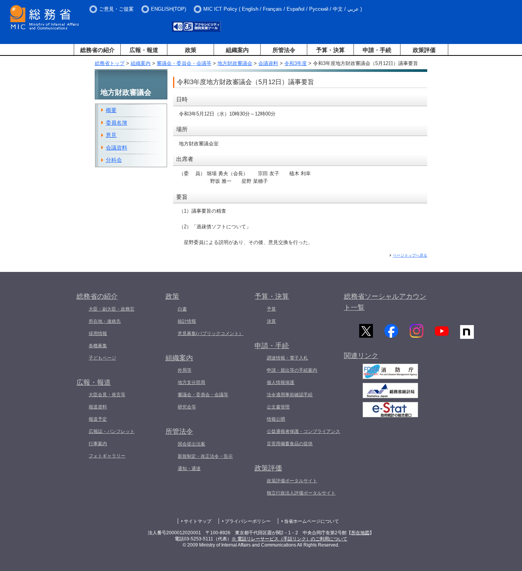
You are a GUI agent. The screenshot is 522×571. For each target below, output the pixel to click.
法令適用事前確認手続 (290, 394)
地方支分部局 (191, 382)
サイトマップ (197, 521)
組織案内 (237, 50)
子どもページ (102, 358)
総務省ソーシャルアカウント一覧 (385, 302)
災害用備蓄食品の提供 (290, 443)
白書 (182, 309)
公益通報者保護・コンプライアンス (303, 431)
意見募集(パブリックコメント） (210, 333)
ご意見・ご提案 (116, 9)
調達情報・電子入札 (287, 358)
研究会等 (187, 407)
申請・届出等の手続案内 (292, 370)
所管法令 (283, 50)
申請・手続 (377, 50)
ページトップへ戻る (410, 255)
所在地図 (360, 532)
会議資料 (268, 63)
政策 (190, 50)
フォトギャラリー (107, 456)
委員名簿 (116, 123)
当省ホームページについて (311, 521)
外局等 (184, 370)
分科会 (114, 160)
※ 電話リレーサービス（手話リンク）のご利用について (289, 539)
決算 (271, 321)
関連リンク (361, 356)
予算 (271, 309)
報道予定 (98, 419)
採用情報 (98, 333)
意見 (111, 135)
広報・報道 (144, 50)
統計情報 (187, 321)
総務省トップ (110, 63)
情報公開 (276, 419)
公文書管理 (278, 407)
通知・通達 (189, 468)
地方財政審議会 (234, 63)
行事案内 (98, 443)
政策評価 (424, 50)
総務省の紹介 (97, 50)
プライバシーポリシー (248, 521)
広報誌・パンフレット (112, 431)
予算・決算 (330, 50)
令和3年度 (295, 63)
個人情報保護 (280, 382)
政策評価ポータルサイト (292, 480)
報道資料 (98, 407)
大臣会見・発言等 (107, 394)
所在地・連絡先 (105, 321)
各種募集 (98, 345)
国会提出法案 (191, 444)
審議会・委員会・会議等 (184, 63)
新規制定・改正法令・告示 (205, 456)
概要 (111, 110)
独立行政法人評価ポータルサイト (301, 493)
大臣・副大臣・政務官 (112, 309)
